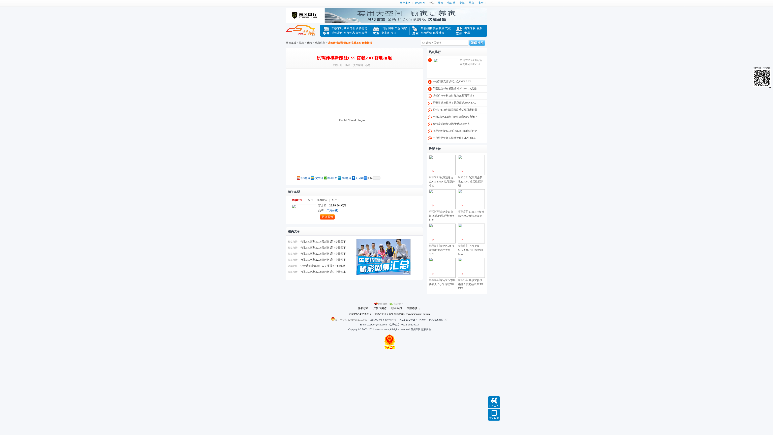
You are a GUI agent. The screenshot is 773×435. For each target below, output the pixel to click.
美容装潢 (438, 28)
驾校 (448, 28)
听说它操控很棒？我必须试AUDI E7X (454, 102)
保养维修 (438, 32)
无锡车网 (420, 2)
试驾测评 (293, 265)
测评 (391, 28)
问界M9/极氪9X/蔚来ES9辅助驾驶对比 (455, 130)
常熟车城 (303, 33)
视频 (479, 28)
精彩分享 (320, 42)
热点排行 (435, 52)
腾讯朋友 (332, 178)
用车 (415, 33)
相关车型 (294, 192)
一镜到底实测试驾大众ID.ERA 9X (452, 81)
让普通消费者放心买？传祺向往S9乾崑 (323, 265)
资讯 (326, 33)
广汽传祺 (332, 210)
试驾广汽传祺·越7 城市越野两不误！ (454, 95)
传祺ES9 (297, 200)
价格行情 (361, 28)
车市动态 (349, 32)
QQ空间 (318, 178)
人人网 (359, 178)
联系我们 (396, 308)
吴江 (462, 2)
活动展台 (337, 32)
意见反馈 (494, 418)
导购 (384, 28)
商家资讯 (349, 28)
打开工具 (494, 405)
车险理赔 (426, 32)
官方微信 (398, 303)
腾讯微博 (346, 178)
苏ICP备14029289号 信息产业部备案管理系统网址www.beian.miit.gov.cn (389, 314)
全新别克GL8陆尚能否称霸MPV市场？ (455, 116)
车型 (397, 28)
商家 (404, 28)
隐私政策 (363, 308)
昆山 (471, 2)
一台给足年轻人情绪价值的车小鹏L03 (454, 137)
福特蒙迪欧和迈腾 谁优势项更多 (451, 123)
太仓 (481, 2)
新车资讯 (361, 32)
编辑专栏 (470, 28)
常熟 (440, 2)
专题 (467, 32)
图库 (394, 32)
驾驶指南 (426, 28)
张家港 (451, 2)
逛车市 (385, 32)
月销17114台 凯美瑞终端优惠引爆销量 (455, 109)
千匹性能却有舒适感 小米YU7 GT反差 (454, 88)
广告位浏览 (379, 308)
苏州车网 (405, 2)
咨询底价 (327, 216)
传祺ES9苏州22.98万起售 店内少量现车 (323, 241)
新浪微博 (305, 178)
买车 (376, 33)
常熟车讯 (337, 28)
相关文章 (294, 231)
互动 (459, 33)
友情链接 (412, 308)
